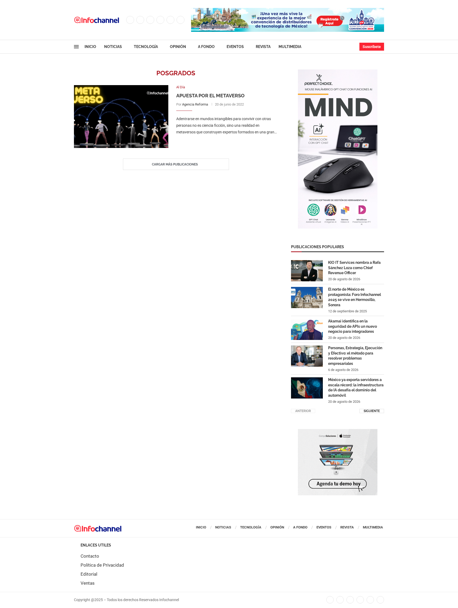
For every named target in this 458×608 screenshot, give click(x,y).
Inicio (90, 47)
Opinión (178, 47)
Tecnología (146, 47)
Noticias (113, 47)
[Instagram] (150, 20)
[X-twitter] (340, 599)
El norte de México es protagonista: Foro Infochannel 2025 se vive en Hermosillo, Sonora (354, 297)
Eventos (235, 47)
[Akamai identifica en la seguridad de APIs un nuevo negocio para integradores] (307, 329)
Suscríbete (372, 47)
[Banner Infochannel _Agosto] (337, 431)
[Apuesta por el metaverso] (121, 116)
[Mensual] (337, 72)
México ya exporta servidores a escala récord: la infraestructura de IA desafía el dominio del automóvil (356, 387)
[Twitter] (140, 20)
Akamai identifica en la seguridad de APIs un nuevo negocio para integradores (352, 326)
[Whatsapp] (180, 20)
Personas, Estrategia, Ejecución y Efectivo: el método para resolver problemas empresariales (355, 356)
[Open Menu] (76, 46)
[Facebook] (130, 20)
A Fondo (206, 47)
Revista (263, 47)
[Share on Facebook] (221, 143)
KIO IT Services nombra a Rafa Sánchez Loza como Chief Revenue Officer (354, 267)
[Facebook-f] (330, 599)
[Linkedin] (160, 20)
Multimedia (290, 47)
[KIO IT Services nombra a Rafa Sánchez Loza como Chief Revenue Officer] (307, 270)
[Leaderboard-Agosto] (287, 10)
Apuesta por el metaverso (210, 95)
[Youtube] (170, 20)
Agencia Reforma (195, 104)
